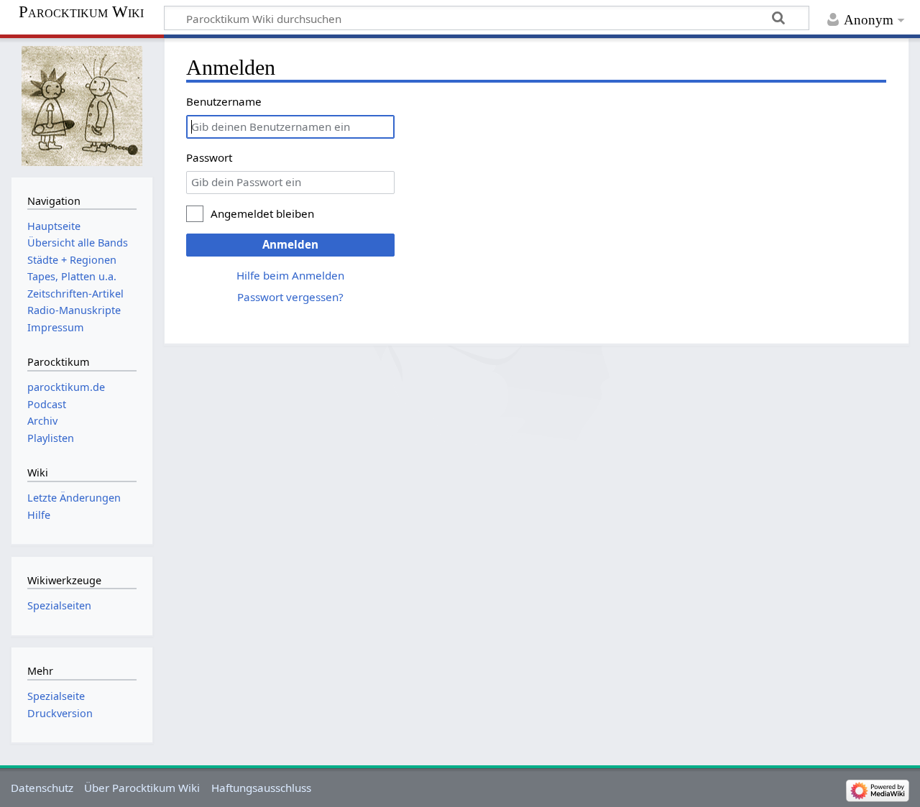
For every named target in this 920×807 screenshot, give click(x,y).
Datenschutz (42, 787)
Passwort (209, 157)
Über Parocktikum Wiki (142, 787)
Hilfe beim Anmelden (290, 275)
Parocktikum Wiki (81, 12)
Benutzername (224, 101)
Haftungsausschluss (261, 787)
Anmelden (290, 244)
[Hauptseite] (82, 106)
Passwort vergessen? (290, 297)
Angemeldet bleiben (262, 213)
